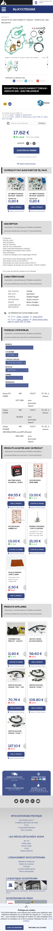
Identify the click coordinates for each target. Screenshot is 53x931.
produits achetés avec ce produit (16, 231)
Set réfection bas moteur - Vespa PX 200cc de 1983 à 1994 (36, 197)
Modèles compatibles (34, 227)
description (9, 227)
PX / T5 (26, 841)
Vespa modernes (26, 851)
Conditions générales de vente (26, 823)
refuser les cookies (37, 927)
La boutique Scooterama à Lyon (26, 885)
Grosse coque (26, 846)
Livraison (26, 866)
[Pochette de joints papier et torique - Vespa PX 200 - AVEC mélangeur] (26, 26)
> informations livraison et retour (27, 156)
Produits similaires (35, 231)
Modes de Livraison (26, 864)
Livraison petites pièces (26, 869)
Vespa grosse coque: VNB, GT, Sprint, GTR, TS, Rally (28, 321)
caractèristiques (19, 227)
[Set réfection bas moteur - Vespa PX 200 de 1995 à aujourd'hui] (18, 178)
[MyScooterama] (24, 9)
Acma (26, 848)
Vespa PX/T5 (27, 115)
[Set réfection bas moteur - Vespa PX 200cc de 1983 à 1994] (39, 178)
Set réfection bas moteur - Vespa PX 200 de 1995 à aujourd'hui (15, 197)
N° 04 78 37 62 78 (37, 790)
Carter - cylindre (15, 117)
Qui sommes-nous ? (26, 820)
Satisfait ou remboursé (26, 862)
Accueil (4, 17)
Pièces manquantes (26, 871)
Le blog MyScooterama (26, 828)
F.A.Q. (26, 825)
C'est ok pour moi (14, 927)
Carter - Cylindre (15, 115)
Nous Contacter (26, 830)
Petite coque (26, 843)
